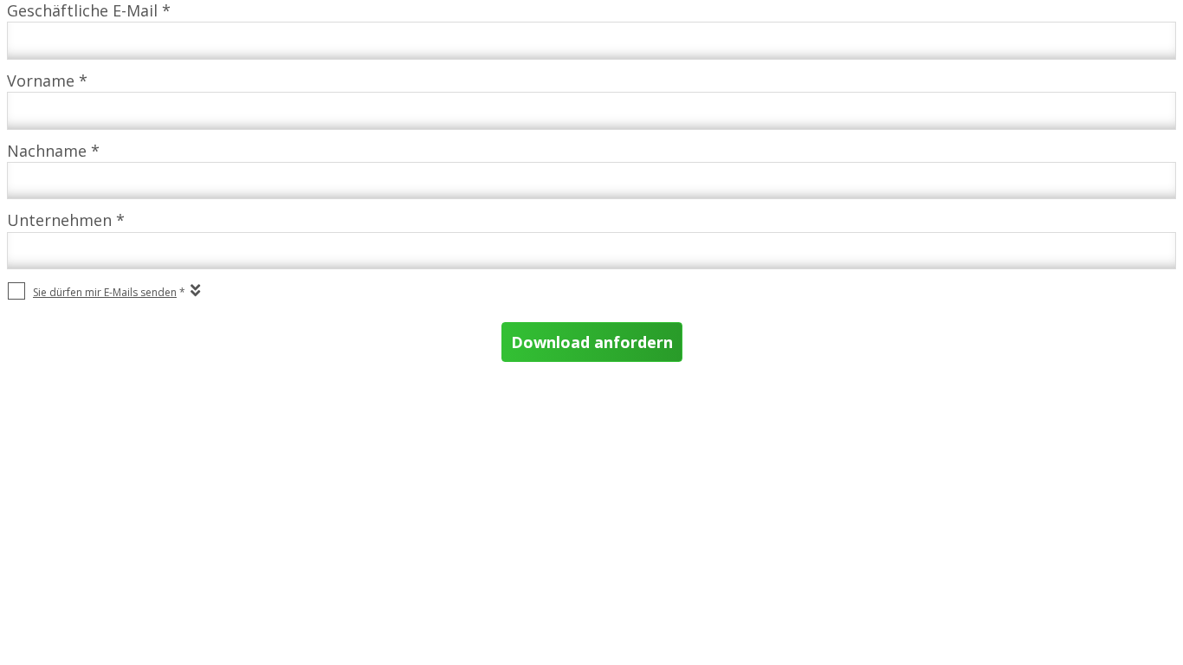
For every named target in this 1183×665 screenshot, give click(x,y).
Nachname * (53, 150)
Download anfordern (592, 342)
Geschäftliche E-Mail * (89, 10)
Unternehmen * (66, 220)
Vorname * (47, 80)
